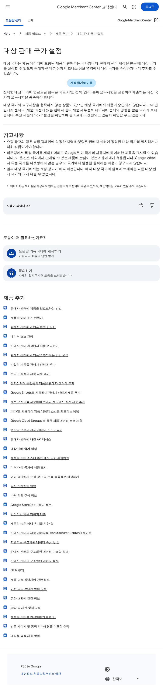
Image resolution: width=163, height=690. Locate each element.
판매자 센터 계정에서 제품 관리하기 (35, 346)
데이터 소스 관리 (22, 336)
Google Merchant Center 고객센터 (87, 7)
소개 (31, 20)
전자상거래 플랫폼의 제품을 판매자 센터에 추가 (42, 383)
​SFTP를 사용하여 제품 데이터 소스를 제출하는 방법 (45, 411)
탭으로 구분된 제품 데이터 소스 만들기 (36, 430)
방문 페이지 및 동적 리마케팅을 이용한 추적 (40, 626)
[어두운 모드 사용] (107, 669)
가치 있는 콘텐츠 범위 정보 (29, 589)
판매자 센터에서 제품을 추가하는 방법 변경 (39, 355)
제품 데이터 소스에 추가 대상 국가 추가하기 (40, 458)
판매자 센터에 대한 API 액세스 (31, 439)
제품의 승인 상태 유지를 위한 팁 (32, 523)
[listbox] (122, 678)
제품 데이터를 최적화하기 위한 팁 (33, 617)
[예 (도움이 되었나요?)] (141, 206)
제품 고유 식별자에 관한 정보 (30, 580)
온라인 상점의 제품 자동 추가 (30, 374)
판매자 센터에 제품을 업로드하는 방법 (36, 308)
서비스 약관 (53, 674)
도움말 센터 (13, 20)
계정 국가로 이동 (81, 83)
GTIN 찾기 (17, 570)
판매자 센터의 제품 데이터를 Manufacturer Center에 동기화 (51, 533)
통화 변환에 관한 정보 (25, 598)
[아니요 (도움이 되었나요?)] (152, 206)
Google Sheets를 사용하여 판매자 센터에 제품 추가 (45, 393)
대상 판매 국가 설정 (90, 33)
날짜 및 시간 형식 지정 (26, 608)
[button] (8, 7)
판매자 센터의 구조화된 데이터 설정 (35, 561)
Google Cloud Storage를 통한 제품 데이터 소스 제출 (46, 421)
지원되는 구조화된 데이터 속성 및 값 (35, 542)
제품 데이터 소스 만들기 (27, 318)
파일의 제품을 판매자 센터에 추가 (33, 364)
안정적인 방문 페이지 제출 (28, 514)
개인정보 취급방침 (33, 674)
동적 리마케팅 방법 (23, 486)
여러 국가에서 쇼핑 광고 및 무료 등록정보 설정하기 (45, 477)
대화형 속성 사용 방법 (25, 636)
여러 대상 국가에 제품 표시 (29, 467)
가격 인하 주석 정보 (24, 495)
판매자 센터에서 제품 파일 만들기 (33, 327)
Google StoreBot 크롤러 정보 (31, 505)
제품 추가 (62, 33)
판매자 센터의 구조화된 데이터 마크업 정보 (39, 552)
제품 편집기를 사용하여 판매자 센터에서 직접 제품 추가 (48, 402)
